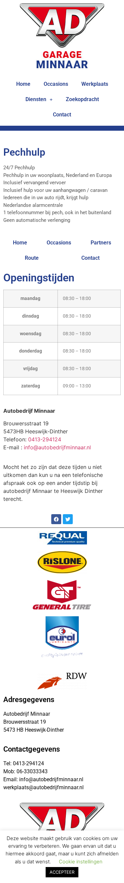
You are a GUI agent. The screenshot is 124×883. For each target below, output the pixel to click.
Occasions (56, 84)
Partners (101, 242)
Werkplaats (94, 84)
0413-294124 (44, 439)
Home (23, 84)
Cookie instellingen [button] (81, 861)
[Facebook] (56, 519)
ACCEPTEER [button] (62, 872)
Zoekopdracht (82, 99)
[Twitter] (68, 519)
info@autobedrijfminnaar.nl (57, 447)
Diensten (35, 99)
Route (32, 258)
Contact (62, 114)
